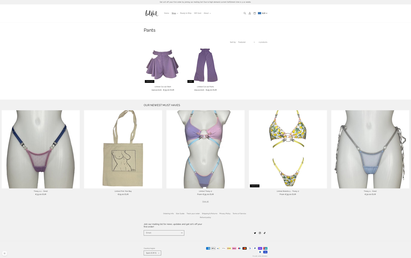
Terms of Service (239, 213)
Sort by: (233, 42)
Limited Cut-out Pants (205, 87)
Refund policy (205, 217)
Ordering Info (168, 213)
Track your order (193, 213)
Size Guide (180, 213)
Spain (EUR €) (151, 253)
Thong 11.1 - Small (41, 191)
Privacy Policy (225, 213)
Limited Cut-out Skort (163, 87)
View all (205, 201)
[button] (174, 13)
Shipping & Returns (209, 213)
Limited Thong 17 (205, 191)
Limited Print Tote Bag (123, 191)
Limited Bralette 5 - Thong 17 (288, 191)
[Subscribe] (181, 233)
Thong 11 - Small (370, 191)
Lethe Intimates (262, 256)
